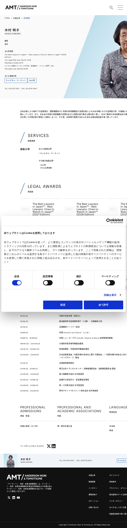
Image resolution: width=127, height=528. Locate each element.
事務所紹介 (93, 495)
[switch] (48, 282)
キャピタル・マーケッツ (50, 153)
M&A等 (43, 165)
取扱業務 (92, 482)
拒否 (62, 304)
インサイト (93, 488)
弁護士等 (16, 18)
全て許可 (103, 304)
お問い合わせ (94, 507)
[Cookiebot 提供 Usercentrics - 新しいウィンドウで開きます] (108, 221)
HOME (7, 18)
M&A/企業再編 (46, 168)
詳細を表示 (110, 294)
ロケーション (94, 501)
